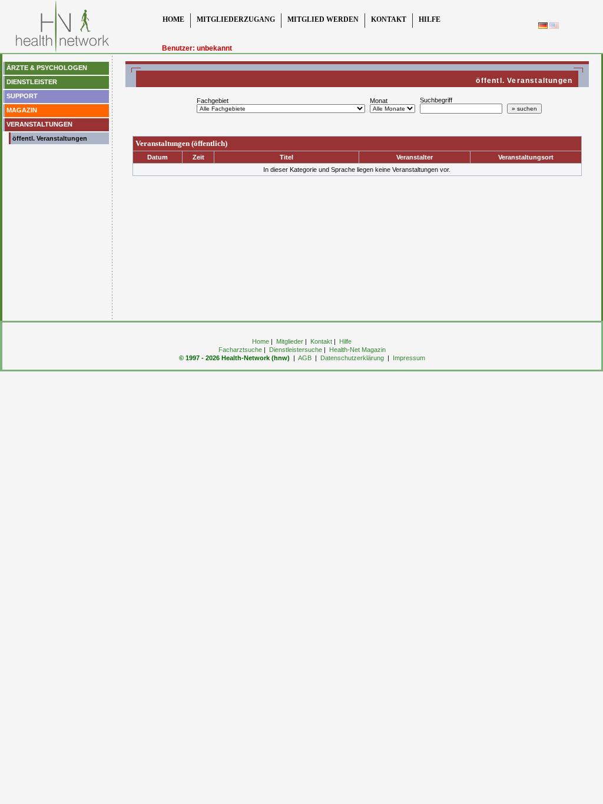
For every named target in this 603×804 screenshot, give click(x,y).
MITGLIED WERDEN (323, 19)
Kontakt (321, 341)
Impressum (409, 357)
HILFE (429, 19)
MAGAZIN (21, 110)
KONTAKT (388, 19)
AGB (305, 357)
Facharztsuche (240, 349)
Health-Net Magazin (357, 349)
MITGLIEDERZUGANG (236, 19)
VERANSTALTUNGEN (38, 124)
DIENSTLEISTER (31, 81)
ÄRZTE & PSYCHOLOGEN (46, 67)
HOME (173, 19)
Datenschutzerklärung (352, 357)
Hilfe (345, 341)
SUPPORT (21, 95)
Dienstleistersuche (295, 349)
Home (260, 341)
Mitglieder (289, 341)
